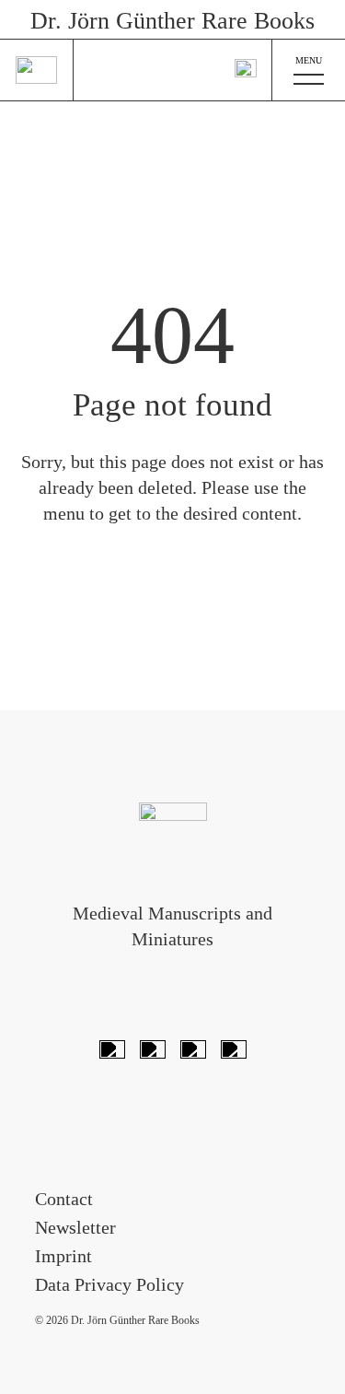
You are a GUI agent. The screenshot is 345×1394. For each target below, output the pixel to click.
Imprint (63, 1256)
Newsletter (75, 1227)
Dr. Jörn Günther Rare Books (172, 20)
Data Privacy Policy (109, 1284)
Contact (64, 1199)
